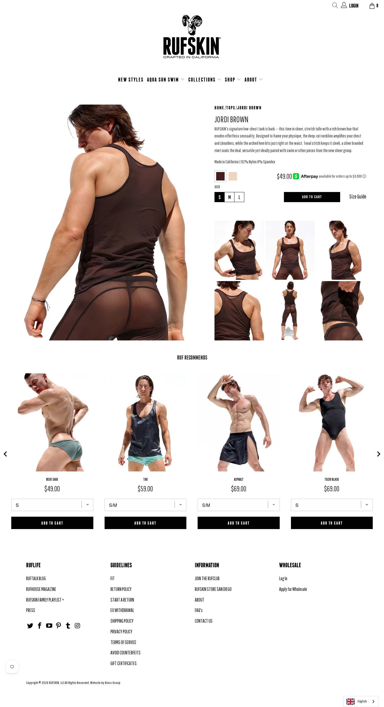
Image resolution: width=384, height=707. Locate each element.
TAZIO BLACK (332, 479)
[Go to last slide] (5, 454)
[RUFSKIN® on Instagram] (77, 625)
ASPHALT (238, 479)
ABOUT (252, 79)
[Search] (335, 6)
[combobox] (360, 701)
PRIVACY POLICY (121, 631)
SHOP (231, 79)
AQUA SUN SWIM (163, 79)
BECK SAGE (52, 479)
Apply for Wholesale (293, 589)
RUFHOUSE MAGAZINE (41, 589)
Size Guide (357, 196)
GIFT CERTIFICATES (123, 663)
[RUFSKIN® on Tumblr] (68, 625)
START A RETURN (122, 599)
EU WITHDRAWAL (122, 610)
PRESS (30, 610)
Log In (283, 578)
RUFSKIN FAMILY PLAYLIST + (45, 599)
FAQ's (199, 610)
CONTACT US (204, 621)
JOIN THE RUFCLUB (207, 578)
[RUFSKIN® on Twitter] (30, 625)
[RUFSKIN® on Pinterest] (59, 625)
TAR (145, 479)
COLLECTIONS (202, 79)
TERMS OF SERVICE (123, 642)
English (362, 701)
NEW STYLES (131, 79)
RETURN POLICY (121, 589)
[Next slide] (378, 454)
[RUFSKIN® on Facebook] (40, 625)
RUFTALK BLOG (36, 578)
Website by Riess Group (105, 683)
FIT (112, 578)
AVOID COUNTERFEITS (125, 652)
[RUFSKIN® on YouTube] (49, 625)
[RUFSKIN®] (192, 40)
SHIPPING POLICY (122, 621)
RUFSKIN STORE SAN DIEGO (213, 589)
